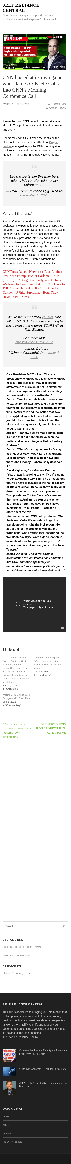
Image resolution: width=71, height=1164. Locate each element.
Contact (8, 1133)
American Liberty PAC (17, 955)
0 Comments (58, 104)
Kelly (10, 104)
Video (62, 108)
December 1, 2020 (34, 195)
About (7, 1125)
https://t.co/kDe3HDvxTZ (34, 342)
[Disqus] (34, 786)
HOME (6, 1116)
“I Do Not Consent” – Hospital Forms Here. (43, 1068)
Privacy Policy (12, 1142)
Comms (53, 108)
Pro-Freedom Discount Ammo (22, 947)
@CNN (47, 317)
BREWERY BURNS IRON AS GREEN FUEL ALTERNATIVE (51, 728)
